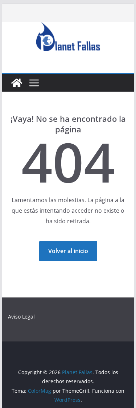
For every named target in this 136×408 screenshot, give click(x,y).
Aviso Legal (21, 316)
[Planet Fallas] (16, 83)
